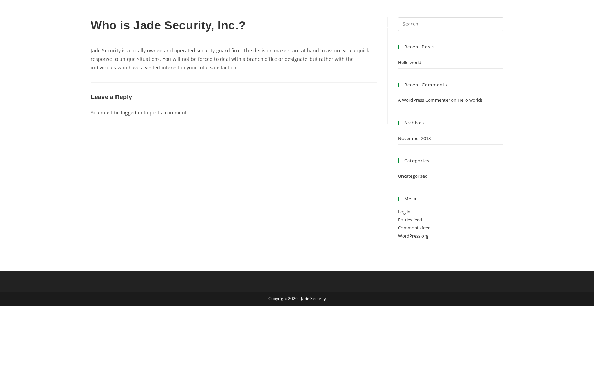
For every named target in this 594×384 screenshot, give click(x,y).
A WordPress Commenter (424, 100)
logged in (131, 112)
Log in (404, 212)
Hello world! (410, 62)
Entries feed (410, 220)
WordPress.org (413, 236)
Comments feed (414, 227)
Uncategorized (413, 176)
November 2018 (414, 138)
